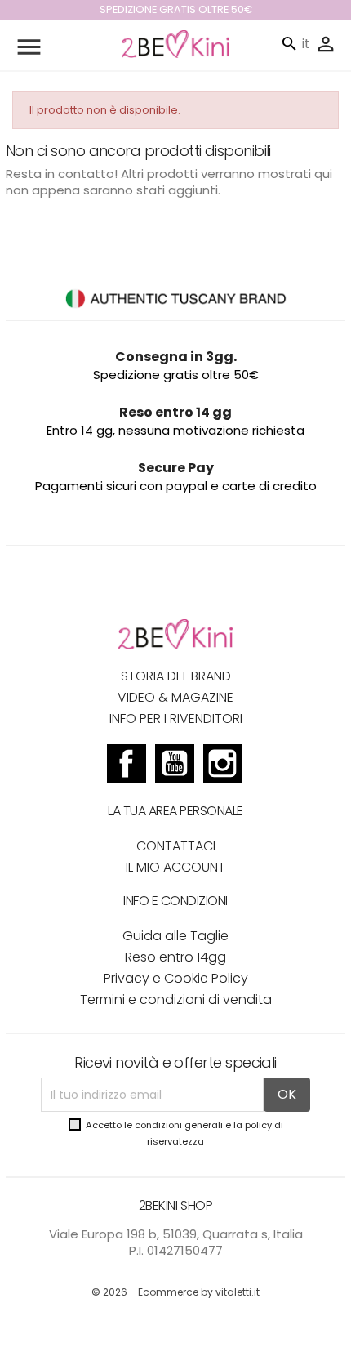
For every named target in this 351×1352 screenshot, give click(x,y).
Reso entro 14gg (175, 957)
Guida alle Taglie (175, 935)
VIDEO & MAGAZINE (175, 697)
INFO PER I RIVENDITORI (175, 718)
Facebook (126, 765)
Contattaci (175, 846)
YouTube (174, 765)
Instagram (222, 765)
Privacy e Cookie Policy (176, 978)
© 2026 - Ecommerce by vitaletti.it (175, 1292)
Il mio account (175, 867)
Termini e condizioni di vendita (176, 999)
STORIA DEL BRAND (176, 676)
